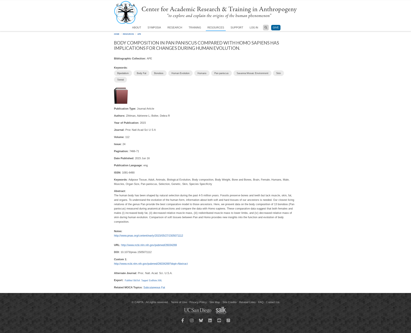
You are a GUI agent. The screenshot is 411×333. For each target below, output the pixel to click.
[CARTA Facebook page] (183, 322)
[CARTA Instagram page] (192, 322)
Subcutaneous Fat (154, 287)
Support (237, 27)
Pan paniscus (221, 73)
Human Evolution (180, 73)
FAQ (260, 302)
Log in (254, 27)
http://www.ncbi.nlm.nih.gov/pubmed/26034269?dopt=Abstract (151, 263)
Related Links (247, 302)
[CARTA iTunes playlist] (228, 320)
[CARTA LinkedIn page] (210, 322)
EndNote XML (155, 280)
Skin (278, 73)
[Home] (205, 12)
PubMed (128, 280)
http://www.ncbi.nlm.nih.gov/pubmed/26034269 (149, 245)
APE (139, 34)
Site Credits (230, 302)
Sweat (120, 79)
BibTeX (136, 280)
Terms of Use (179, 302)
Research (174, 27)
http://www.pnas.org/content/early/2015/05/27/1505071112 (148, 235)
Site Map (214, 302)
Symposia (154, 27)
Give (276, 27)
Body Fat (141, 73)
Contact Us (273, 302)
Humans (201, 73)
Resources (215, 27)
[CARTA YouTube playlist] (219, 322)
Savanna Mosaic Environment (252, 73)
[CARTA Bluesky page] (201, 322)
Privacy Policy (198, 302)
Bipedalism (123, 73)
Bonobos (158, 73)
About (136, 27)
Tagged (144, 280)
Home (116, 34)
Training (195, 27)
